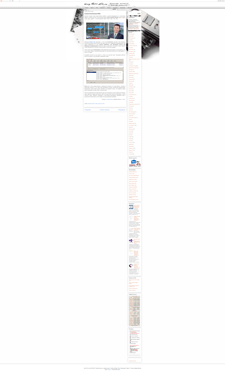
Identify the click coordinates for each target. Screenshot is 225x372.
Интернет (131, 53)
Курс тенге (131, 302)
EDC (130, 134)
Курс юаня (131, 303)
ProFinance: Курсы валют (134, 306)
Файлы (92, 7)
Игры (130, 47)
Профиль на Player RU (133, 190)
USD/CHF (131, 313)
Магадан (130, 69)
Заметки (109, 7)
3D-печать (131, 34)
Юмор (130, 127)
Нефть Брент (131, 323)
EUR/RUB (131, 309)
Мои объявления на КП (133, 177)
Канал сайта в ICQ (132, 183)
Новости (130, 81)
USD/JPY (131, 314)
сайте (124, 99)
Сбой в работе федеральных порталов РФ (136, 206)
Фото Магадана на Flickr (133, 199)
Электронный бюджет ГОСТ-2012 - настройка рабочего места (137, 265)
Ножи (130, 83)
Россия (130, 92)
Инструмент (131, 51)
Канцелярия (131, 55)
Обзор (130, 84)
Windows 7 (131, 150)
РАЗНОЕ (137, 27)
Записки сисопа (91, 103)
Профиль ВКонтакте (133, 171)
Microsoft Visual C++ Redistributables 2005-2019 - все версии (137, 241)
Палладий (131, 320)
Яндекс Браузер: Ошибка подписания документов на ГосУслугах (137, 218)
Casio (130, 132)
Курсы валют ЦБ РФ (134, 296)
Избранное (102, 7)
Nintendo (130, 146)
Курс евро (131, 299)
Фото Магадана (132, 111)
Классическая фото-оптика (134, 59)
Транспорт (131, 100)
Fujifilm (130, 136)
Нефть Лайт (131, 324)
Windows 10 (131, 148)
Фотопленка (131, 113)
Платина (131, 319)
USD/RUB (131, 308)
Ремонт (130, 90)
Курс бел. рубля (131, 301)
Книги (130, 63)
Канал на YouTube (132, 192)
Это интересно (132, 125)
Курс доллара (131, 298)
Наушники (131, 79)
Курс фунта (131, 300)
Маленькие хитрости (133, 73)
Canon (130, 131)
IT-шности (131, 142)
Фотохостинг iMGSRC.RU (134, 175)
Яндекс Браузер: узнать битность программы (137, 229)
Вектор (130, 36)
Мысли (130, 77)
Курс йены (131, 305)
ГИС (97, 7)
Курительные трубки (133, 67)
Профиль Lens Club (133, 179)
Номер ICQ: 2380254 (133, 187)
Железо (130, 41)
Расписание (122, 7)
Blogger (118, 369)
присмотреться (110, 99)
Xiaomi (130, 152)
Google (130, 138)
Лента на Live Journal (133, 181)
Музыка (130, 75)
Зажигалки (131, 43)
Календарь (115, 7)
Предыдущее (121, 109)
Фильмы (130, 106)
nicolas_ (109, 369)
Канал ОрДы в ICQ (132, 185)
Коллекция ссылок (132, 65)
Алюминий (131, 321)
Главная (86, 7)
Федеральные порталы (133, 104)
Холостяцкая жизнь (132, 117)
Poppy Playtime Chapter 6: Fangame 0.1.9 (134, 286)
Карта (130, 57)
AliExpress (130, 7)
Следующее (87, 109)
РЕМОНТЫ (131, 28)
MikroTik (130, 144)
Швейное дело (132, 123)
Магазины (131, 71)
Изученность (131, 49)
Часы (130, 121)
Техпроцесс (131, 98)
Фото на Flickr (131, 173)
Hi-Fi (130, 140)
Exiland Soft (92, 41)
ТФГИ (130, 102)
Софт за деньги (98, 103)
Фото (130, 109)
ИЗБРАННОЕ (136, 28)
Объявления (131, 86)
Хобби (130, 115)
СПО (103, 103)
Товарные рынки (134, 316)
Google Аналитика (132, 360)
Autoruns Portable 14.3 (133, 288)
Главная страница (104, 109)
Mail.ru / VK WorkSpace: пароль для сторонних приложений (136, 253)
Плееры (130, 88)
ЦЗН (130, 119)
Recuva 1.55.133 (132, 290)
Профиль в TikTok (132, 194)
